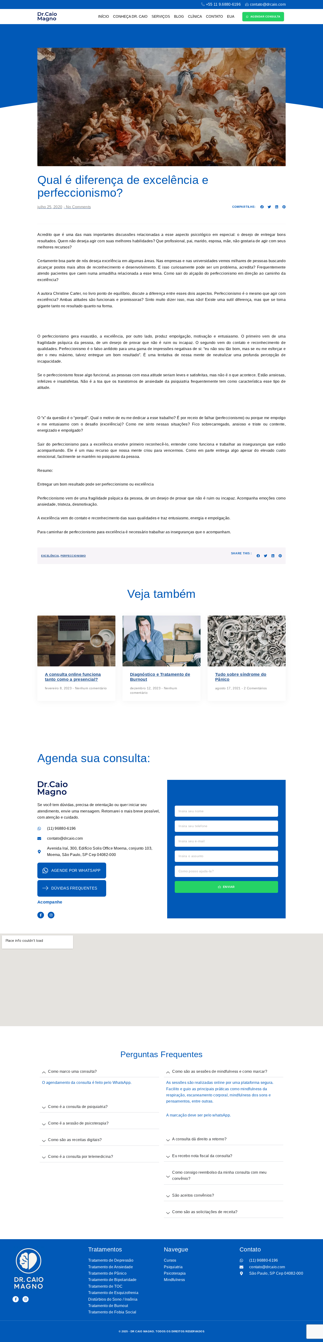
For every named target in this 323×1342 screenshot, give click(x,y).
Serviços (161, 16)
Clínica (195, 16)
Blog (179, 16)
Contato (214, 16)
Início (103, 16)
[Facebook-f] (40, 915)
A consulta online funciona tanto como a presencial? (73, 677)
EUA (230, 16)
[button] (262, 207)
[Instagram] (51, 915)
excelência (50, 555)
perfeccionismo (73, 555)
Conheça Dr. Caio (130, 16)
